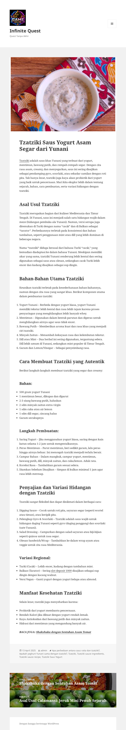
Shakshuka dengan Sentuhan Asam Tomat (63, 632)
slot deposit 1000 (61, 570)
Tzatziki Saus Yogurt (52, 656)
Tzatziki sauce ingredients (90, 653)
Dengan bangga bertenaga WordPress (39, 723)
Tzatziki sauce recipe (30, 656)
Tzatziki (24, 160)
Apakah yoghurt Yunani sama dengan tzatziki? (43, 653)
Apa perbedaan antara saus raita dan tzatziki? (76, 650)
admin (44, 650)
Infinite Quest (25, 31)
